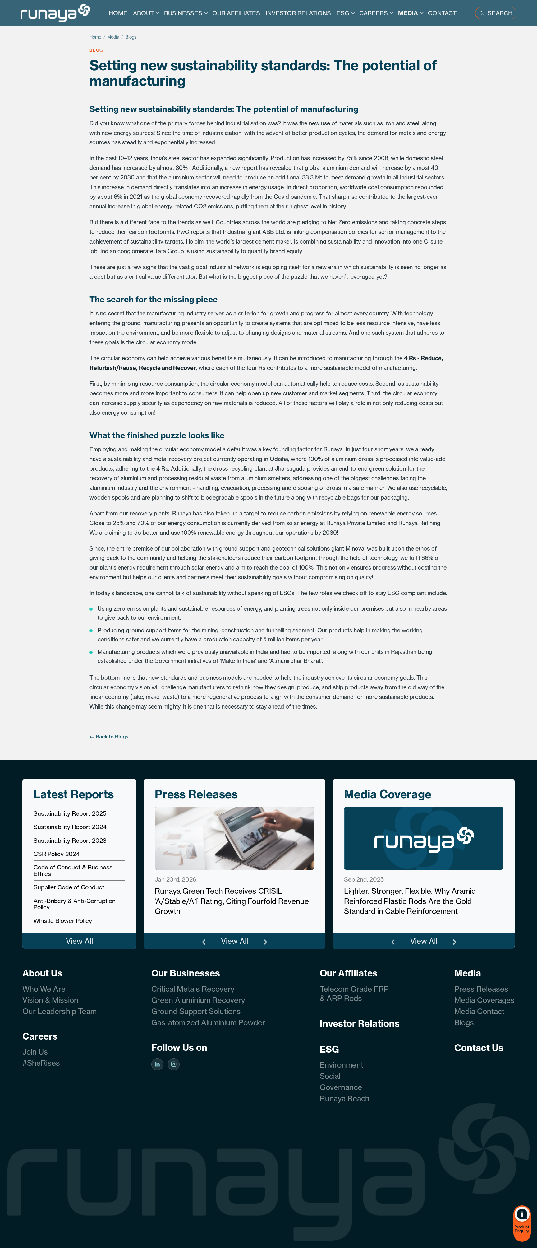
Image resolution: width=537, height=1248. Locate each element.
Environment (341, 1064)
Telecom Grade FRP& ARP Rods (354, 993)
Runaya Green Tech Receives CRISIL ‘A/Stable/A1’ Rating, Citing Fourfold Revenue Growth (232, 901)
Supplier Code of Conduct (69, 887)
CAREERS (373, 13)
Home (96, 37)
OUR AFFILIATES (236, 13)
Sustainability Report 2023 (70, 840)
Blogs (131, 37)
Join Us (35, 1051)
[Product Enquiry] (522, 1223)
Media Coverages (484, 1000)
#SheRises (41, 1063)
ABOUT (143, 13)
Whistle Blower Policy (63, 920)
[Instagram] (174, 1064)
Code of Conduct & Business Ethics (73, 871)
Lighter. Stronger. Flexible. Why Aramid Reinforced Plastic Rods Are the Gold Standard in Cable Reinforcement (410, 901)
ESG (343, 13)
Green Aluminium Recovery (198, 1000)
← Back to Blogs (109, 736)
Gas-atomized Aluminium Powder (208, 1022)
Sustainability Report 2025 (70, 813)
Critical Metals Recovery (192, 989)
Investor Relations (360, 1023)
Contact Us (478, 1047)
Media (113, 37)
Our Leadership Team (59, 1011)
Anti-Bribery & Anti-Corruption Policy (75, 904)
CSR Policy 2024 (57, 854)
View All (79, 941)
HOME (118, 13)
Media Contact (479, 1011)
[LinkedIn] (157, 1064)
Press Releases (481, 989)
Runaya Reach (344, 1098)
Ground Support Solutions (196, 1011)
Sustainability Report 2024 (70, 827)
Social (330, 1076)
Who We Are (44, 989)
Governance (341, 1087)
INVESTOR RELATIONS (298, 13)
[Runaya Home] (55, 13)
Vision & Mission (50, 1000)
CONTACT (442, 13)
